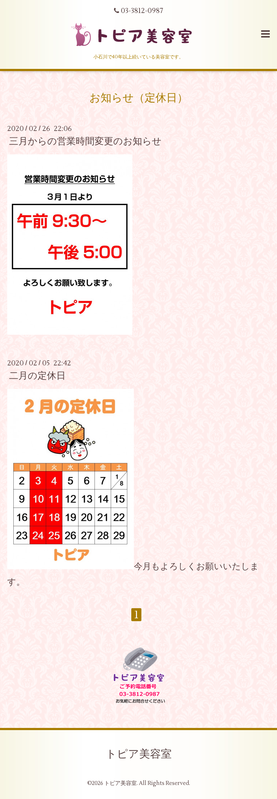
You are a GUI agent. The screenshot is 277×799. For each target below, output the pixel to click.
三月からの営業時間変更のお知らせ (85, 141)
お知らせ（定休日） (138, 98)
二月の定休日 (37, 376)
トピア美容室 (139, 754)
